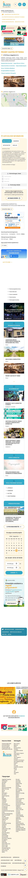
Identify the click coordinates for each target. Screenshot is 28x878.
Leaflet (25, 106)
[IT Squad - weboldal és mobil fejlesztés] (23, 875)
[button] (14, 100)
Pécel (6, 12)
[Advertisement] (14, 275)
